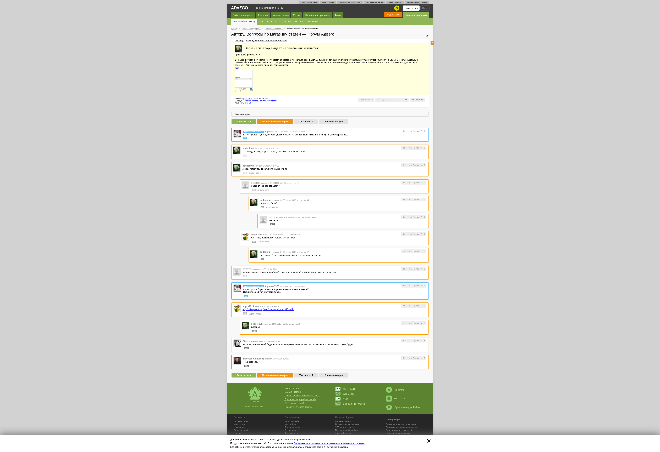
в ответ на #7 (303, 252)
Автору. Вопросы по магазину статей (266, 40)
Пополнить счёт (241, 430)
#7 (254, 242)
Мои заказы (239, 424)
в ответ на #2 (293, 183)
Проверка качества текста (298, 407)
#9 (262, 259)
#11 (246, 348)
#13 (246, 366)
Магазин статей (280, 15)
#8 (262, 207)
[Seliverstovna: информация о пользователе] (237, 343)
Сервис (297, 15)
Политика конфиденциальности (401, 427)
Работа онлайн (291, 421)
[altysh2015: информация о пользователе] (245, 236)
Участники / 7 (306, 121)
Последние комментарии (275, 121)
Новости (299, 21)
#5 (245, 138)
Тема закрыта (244, 121)
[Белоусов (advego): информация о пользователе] (237, 360)
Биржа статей (291, 388)
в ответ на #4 (303, 200)
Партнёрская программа (317, 15)
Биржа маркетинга (309, 2)
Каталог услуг (328, 2)
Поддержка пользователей (399, 430)
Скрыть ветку (255, 173)
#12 (272, 224)
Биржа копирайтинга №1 (269, 7)
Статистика (239, 433)
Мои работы (290, 424)
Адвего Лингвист (395, 2)
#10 (254, 331)
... (350, 134)
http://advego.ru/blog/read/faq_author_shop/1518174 (268, 309)
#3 (245, 276)
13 (250, 103)
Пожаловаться (366, 100)
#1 (237, 68)
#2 (245, 173)
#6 (245, 313)
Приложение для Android (407, 407)
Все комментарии (333, 121)
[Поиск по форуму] (427, 36)
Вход (425, 8)
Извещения (239, 427)
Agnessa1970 (272, 131)
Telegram (399, 389)
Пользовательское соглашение (275, 21)
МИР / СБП (349, 389)
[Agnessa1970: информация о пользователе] (237, 133)
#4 (254, 190)
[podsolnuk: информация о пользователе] (239, 49)
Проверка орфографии (417, 2)
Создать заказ (393, 14)
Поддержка (313, 21)
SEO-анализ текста (374, 2)
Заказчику (262, 15)
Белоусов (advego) (253, 358)
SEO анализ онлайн (294, 403)
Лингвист (343, 433)
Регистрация (411, 8)
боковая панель (432, 43)
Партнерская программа (398, 433)
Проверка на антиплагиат (350, 2)
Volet (345, 399)
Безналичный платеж (354, 404)
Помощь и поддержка (416, 15)
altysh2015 (256, 234)
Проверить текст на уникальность (302, 395)
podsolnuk (247, 99)
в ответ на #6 (294, 324)
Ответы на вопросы (242, 21)
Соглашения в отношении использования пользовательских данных (329, 443)
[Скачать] (251, 89)
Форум (338, 15)
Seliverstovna (250, 341)
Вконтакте (399, 398)
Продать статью (292, 427)
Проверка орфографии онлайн (300, 399)
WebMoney (348, 394)
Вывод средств (291, 433)
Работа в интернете (243, 15)
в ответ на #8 (310, 217)
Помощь (239, 40)
